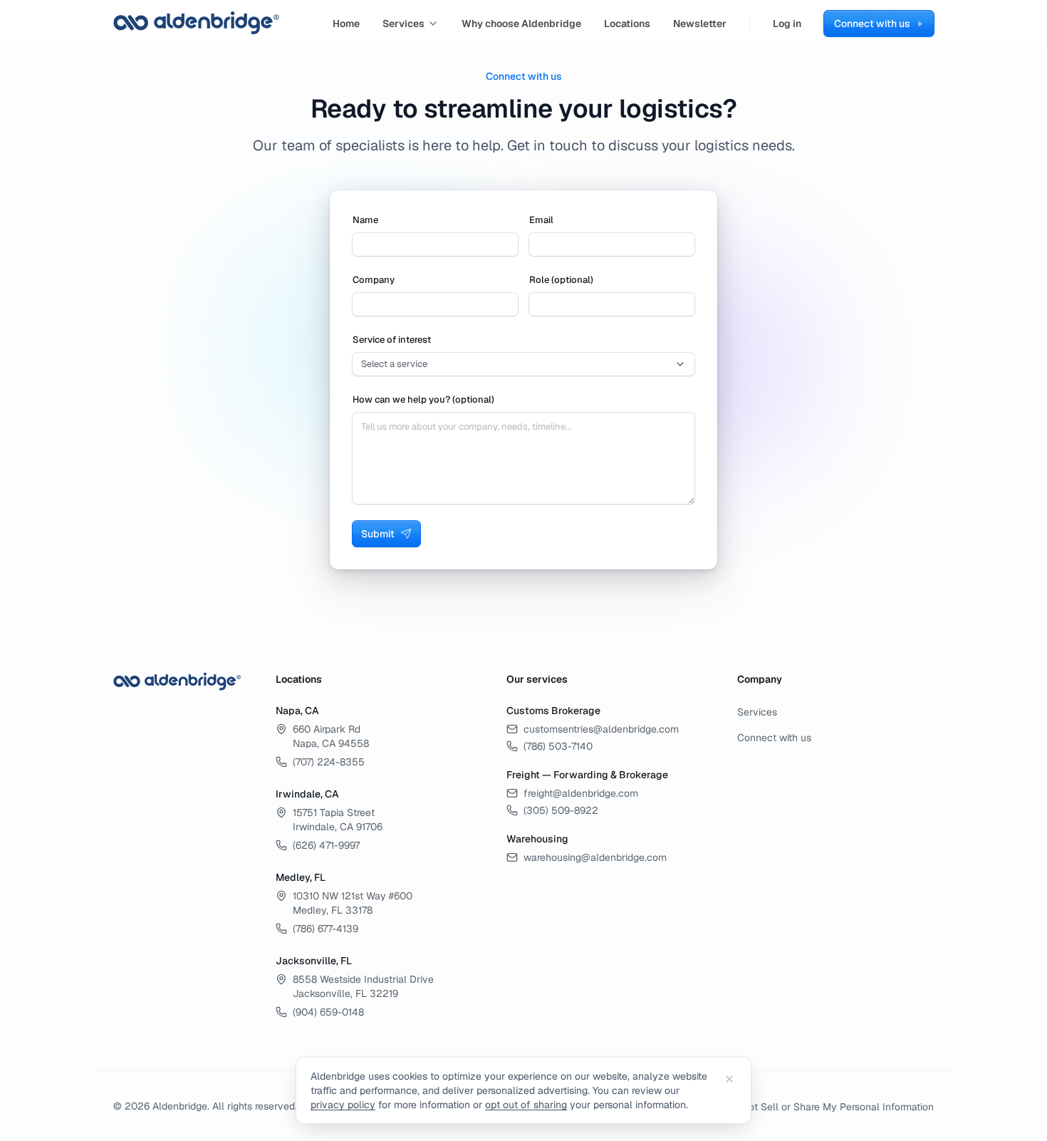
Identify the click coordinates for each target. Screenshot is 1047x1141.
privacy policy (343, 1104)
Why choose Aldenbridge (521, 23)
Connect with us (774, 737)
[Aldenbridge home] (196, 23)
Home (346, 23)
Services (403, 23)
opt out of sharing (526, 1104)
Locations (627, 23)
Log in (787, 23)
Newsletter (699, 23)
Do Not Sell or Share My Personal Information (830, 1106)
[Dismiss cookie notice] (729, 1079)
